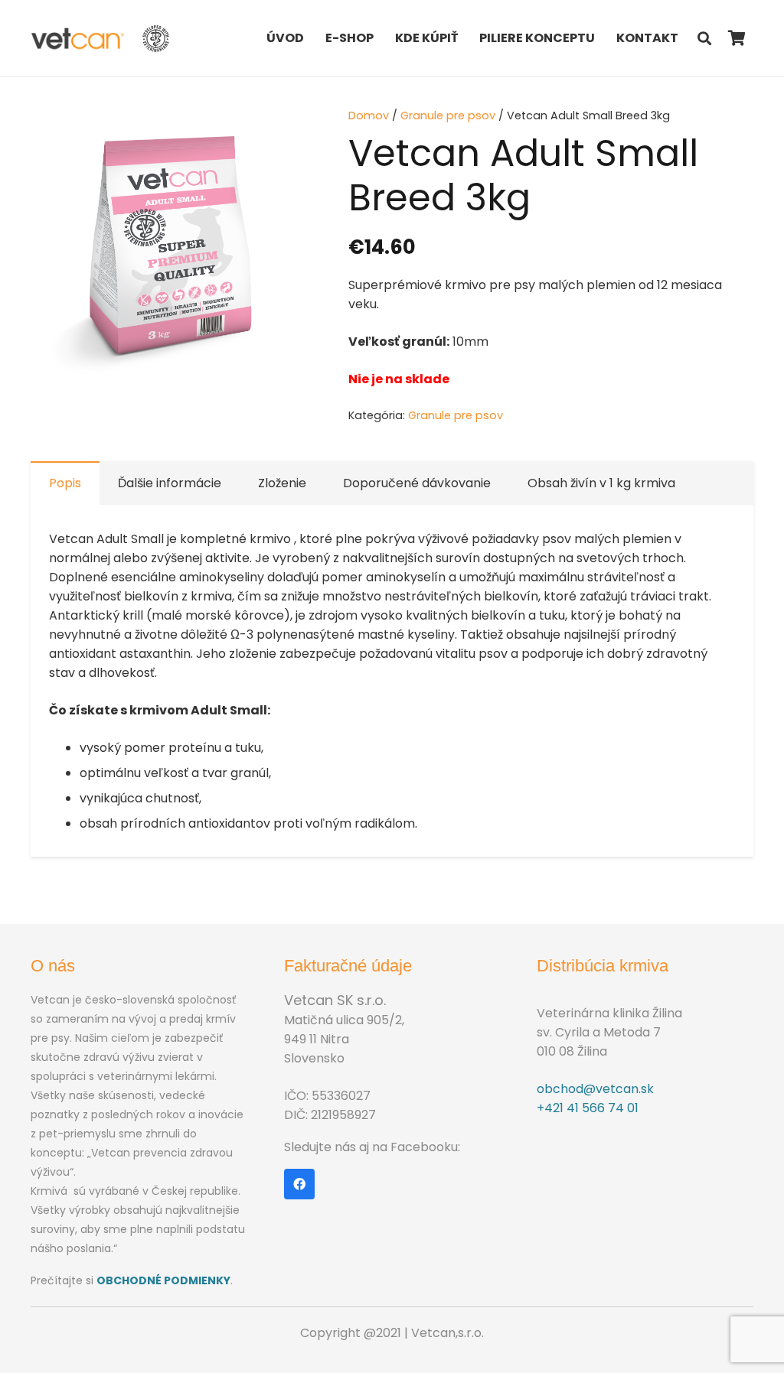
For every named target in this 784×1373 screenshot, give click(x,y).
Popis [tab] (65, 483)
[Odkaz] (78, 38)
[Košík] (736, 38)
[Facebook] (299, 1184)
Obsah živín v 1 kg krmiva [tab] (601, 483)
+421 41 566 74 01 (588, 1108)
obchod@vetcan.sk (595, 1089)
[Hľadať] (704, 38)
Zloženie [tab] (282, 483)
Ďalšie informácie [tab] (169, 483)
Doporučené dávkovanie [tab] (417, 483)
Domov (368, 115)
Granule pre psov (447, 115)
